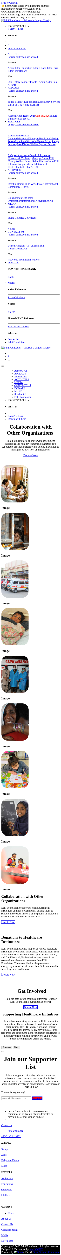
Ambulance (14, 135)
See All (26, 118)
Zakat (18, 101)
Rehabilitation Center (43, 161)
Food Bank (33, 101)
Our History (14, 82)
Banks (11, 277)
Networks (13, 259)
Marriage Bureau (40, 158)
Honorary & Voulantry (19, 158)
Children (12, 138)
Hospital (24, 135)
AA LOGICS (36, 1249)
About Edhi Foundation (20, 68)
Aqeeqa (12, 115)
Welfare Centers (24, 161)
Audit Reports (20, 71)
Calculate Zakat (9, 1229)
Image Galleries (16, 217)
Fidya (24, 101)
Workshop (45, 138)
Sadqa (11, 101)
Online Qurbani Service (43, 144)
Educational (23, 138)
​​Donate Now (8, 974)
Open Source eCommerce (46, 1252)
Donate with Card (17, 48)
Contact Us (21, 248)
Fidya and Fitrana (10, 1160)
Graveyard (34, 138)
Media (4, 1235)
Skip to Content (9, 2)
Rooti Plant (20, 141)
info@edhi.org (15, 1130)
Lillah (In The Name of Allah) (23, 104)
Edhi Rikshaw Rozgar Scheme (33, 162)
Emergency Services (49, 101)
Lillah (4, 1165)
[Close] (2, 366)
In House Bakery (43, 141)
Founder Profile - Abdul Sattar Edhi (39, 82)
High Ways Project (34, 184)
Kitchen (30, 141)
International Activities (33, 200)
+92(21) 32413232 (11, 1136)
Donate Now (8, 922)
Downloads (30, 217)
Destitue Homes (16, 184)
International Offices (29, 259)
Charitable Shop (22, 167)
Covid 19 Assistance (39, 155)
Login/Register (15, 28)
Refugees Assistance (18, 155)
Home (11, 1213)
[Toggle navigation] (9, 360)
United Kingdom (16, 245)
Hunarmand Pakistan (18, 326)
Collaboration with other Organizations (20, 199)
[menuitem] (14, 54)
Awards (12, 84)
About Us (6, 1218)
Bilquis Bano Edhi (43, 68)
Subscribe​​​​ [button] (37, 1098)
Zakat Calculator (16, 297)
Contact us (6, 1125)
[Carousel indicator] (2, 1051)
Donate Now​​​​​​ (30, 1007)
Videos (11, 228)
